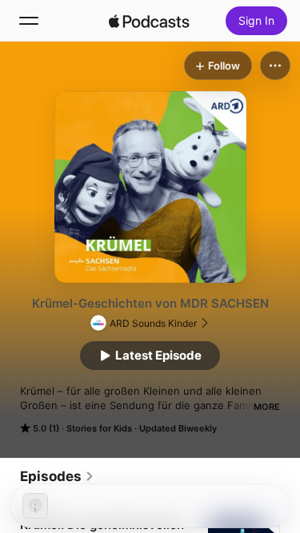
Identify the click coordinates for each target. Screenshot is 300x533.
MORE (267, 406)
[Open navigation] (28, 20)
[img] (150, 21)
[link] (57, 476)
